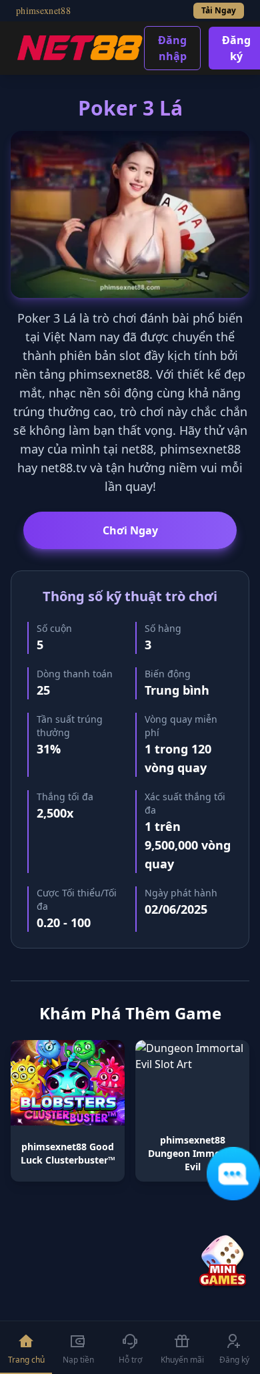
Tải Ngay (218, 10)
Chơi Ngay (130, 530)
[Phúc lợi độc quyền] (233, 1173)
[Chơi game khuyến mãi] (222, 1262)
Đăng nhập (172, 48)
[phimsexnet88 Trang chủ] (80, 48)
